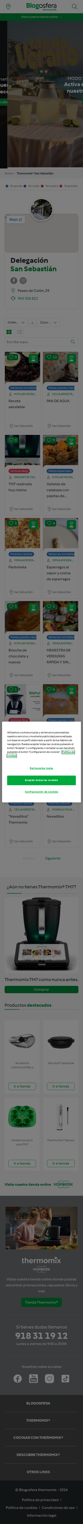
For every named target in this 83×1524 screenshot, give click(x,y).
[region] (41, 761)
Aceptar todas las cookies (41, 780)
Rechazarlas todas (41, 768)
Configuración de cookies (41, 792)
